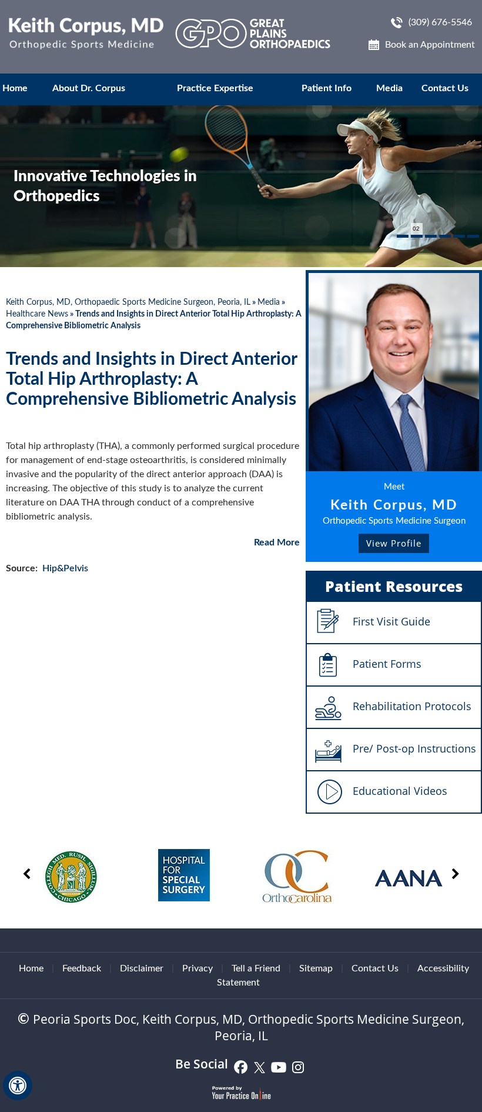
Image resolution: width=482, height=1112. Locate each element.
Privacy (197, 968)
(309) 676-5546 (440, 22)
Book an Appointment (430, 44)
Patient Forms (387, 664)
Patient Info (327, 88)
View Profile (393, 543)
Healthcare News (37, 314)
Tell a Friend (256, 968)
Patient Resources (394, 586)
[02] (417, 236)
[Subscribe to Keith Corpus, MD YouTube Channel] (279, 1066)
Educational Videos (400, 791)
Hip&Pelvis (65, 568)
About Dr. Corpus (88, 88)
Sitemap (316, 968)
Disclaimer (141, 968)
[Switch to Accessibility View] (17, 1085)
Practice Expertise (215, 88)
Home (15, 88)
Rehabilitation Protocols (412, 706)
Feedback (81, 968)
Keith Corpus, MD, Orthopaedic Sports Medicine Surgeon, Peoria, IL (128, 302)
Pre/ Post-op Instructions (414, 748)
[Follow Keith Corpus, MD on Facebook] (241, 1066)
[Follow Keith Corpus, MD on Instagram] (298, 1066)
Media (389, 88)
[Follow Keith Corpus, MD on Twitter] (259, 1066)
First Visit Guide (391, 621)
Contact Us (444, 88)
